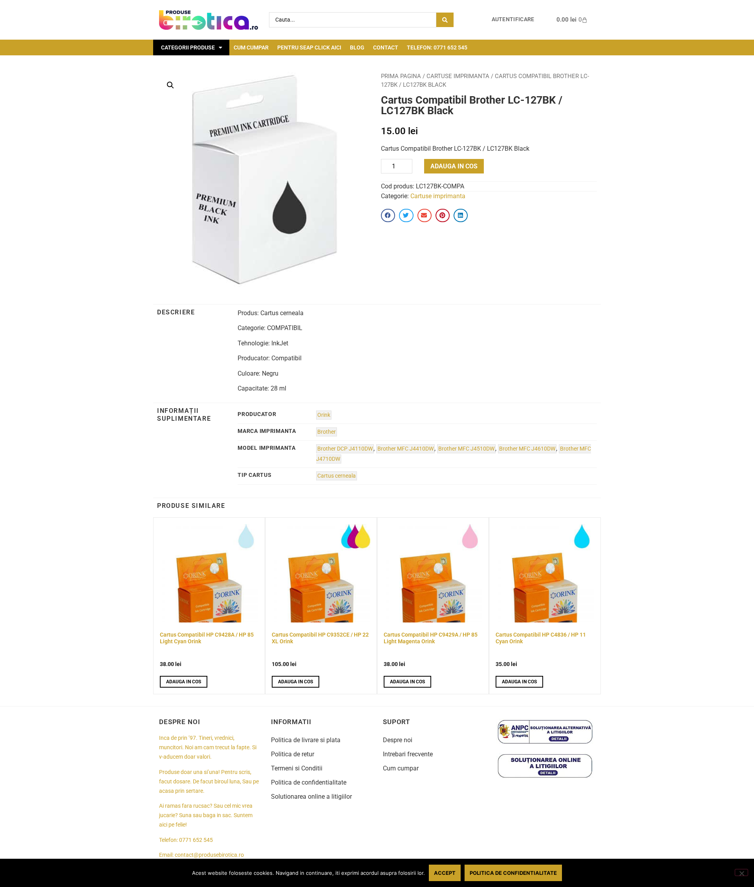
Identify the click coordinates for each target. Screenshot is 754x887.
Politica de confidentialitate (308, 782)
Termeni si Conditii (296, 768)
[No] (741, 872)
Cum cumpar (251, 47)
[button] (170, 85)
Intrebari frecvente (408, 754)
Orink (323, 415)
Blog (357, 47)
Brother (326, 432)
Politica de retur (292, 754)
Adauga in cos (454, 166)
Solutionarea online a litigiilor (311, 796)
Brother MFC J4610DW (527, 448)
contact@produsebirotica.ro (209, 855)
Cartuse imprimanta (457, 76)
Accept (445, 873)
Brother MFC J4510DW (466, 448)
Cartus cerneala (336, 476)
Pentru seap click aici (309, 47)
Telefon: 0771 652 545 (437, 47)
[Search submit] (445, 20)
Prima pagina (401, 76)
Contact (385, 47)
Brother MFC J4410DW (405, 448)
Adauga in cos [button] (183, 681)
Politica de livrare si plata (305, 740)
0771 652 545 (196, 840)
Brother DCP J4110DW (345, 448)
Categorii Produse (188, 47)
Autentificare (513, 19)
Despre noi (397, 740)
